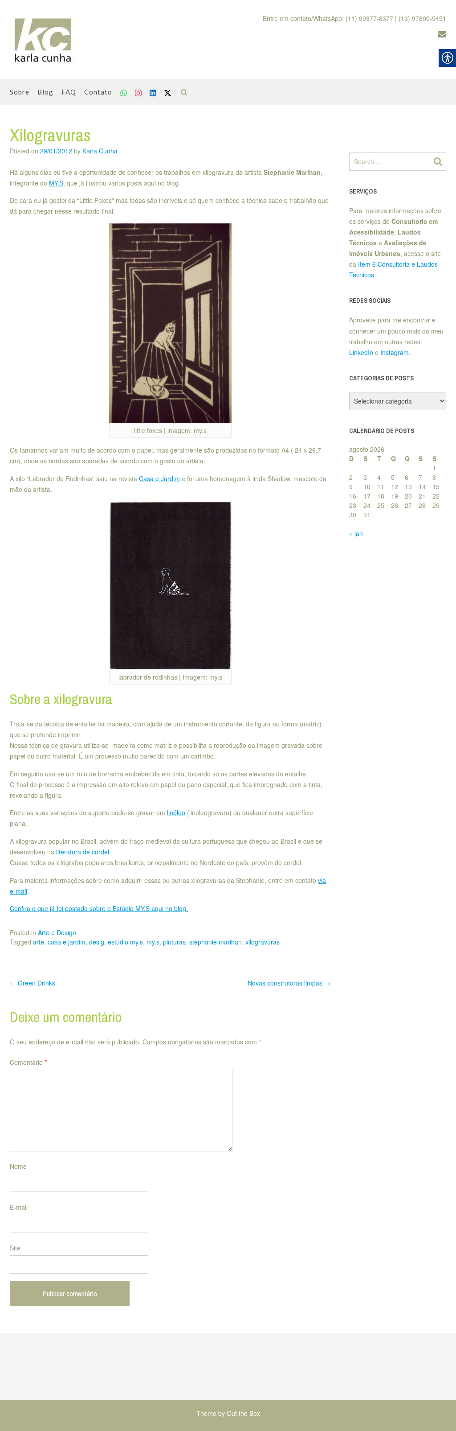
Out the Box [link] (243, 1413)
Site (15, 1247)
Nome (18, 1166)
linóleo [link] (176, 812)
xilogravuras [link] (262, 941)
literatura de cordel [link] (82, 851)
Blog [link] (45, 92)
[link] (43, 40)
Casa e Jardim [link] (159, 478)
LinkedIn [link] (361, 352)
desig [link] (96, 941)
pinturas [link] (174, 941)
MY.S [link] (56, 182)
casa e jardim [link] (67, 941)
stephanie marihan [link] (215, 941)
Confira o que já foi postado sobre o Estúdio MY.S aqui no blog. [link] (99, 908)
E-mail (19, 1207)
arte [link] (38, 941)
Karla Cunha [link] (100, 150)
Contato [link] (98, 92)
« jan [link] (356, 533)
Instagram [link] (394, 352)
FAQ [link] (68, 92)
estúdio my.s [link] (125, 941)
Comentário (28, 1062)
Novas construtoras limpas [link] (289, 982)
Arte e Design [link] (57, 932)
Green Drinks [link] (32, 982)
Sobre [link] (19, 92)
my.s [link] (153, 941)
